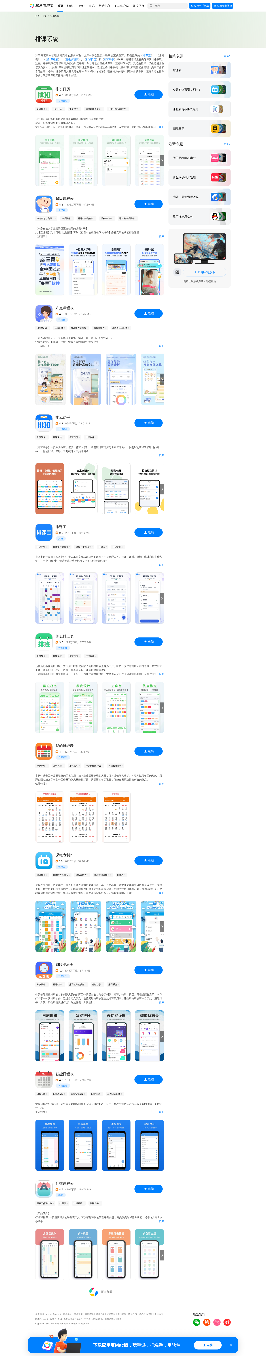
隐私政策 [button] (132, 1314)
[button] (41, 6)
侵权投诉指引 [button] (145, 1314)
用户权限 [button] (121, 1314)
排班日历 (91, 59)
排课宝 (147, 55)
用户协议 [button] (158, 1314)
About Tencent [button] (53, 1314)
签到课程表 (51, 59)
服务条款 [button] (67, 1314)
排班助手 (109, 59)
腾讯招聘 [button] (89, 1314)
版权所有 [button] (111, 1314)
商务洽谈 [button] (78, 1314)
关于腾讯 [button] (39, 1314)
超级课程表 (72, 59)
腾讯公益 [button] (100, 1314)
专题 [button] (45, 15)
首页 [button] (37, 15)
